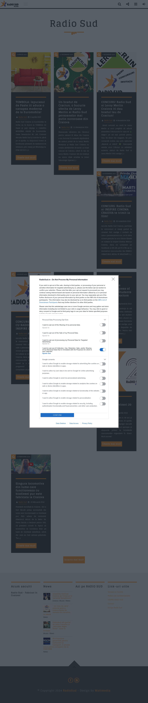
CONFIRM (57, 415)
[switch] (103, 324)
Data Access (74, 423)
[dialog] (74, 351)
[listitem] (74, 319)
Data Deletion (61, 423)
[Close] (114, 280)
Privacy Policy (87, 423)
